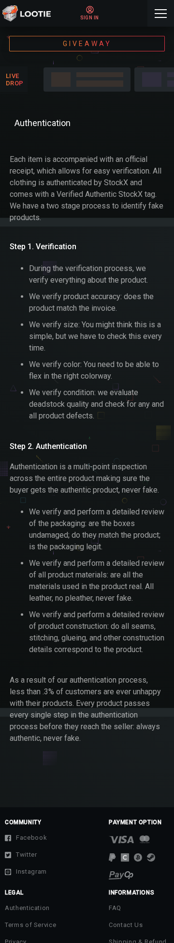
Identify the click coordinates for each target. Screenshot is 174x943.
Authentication (27, 907)
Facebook (31, 837)
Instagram (31, 871)
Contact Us (126, 924)
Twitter (26, 854)
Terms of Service (30, 924)
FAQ (115, 907)
